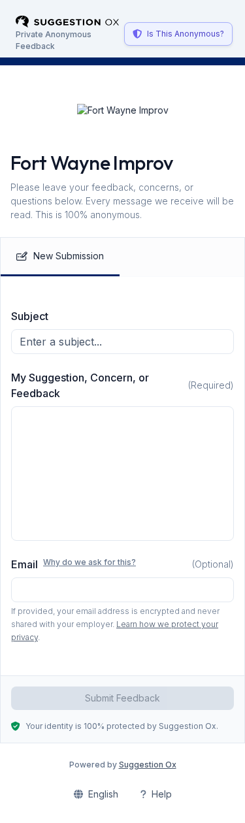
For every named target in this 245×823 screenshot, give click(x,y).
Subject (29, 316)
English (103, 793)
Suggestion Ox (147, 764)
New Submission (68, 255)
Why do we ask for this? (89, 562)
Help (162, 793)
